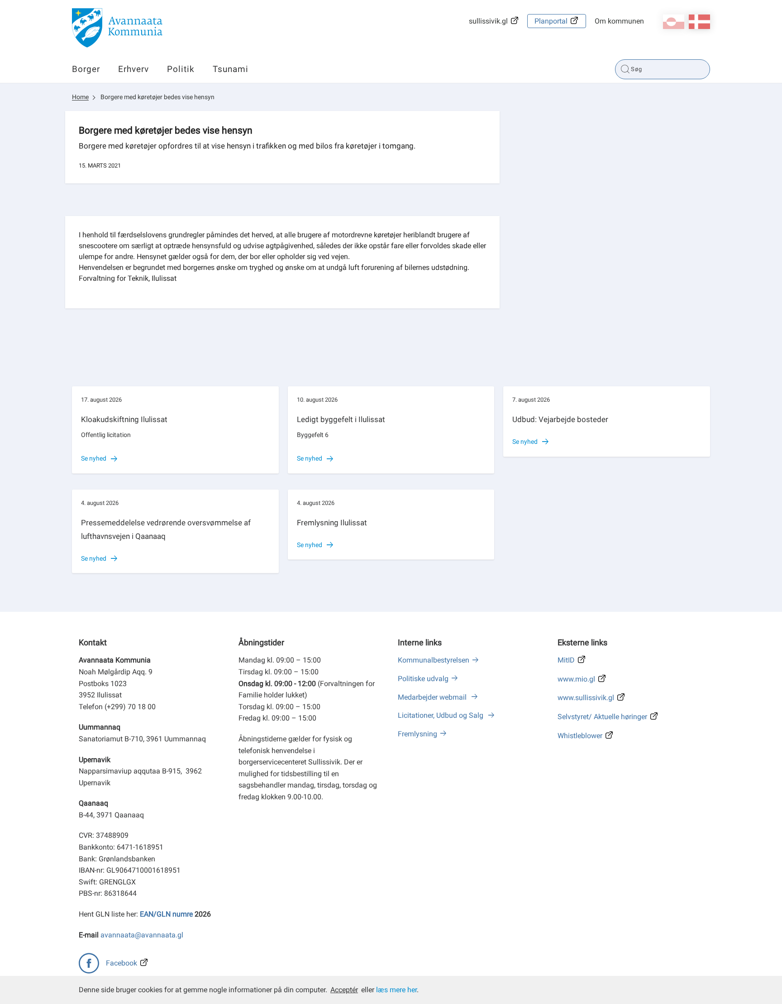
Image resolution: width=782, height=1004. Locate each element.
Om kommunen (619, 21)
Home (80, 97)
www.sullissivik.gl (586, 697)
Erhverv (133, 69)
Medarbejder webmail (433, 697)
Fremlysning (417, 734)
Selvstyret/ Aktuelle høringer (602, 716)
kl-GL (673, 21)
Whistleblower (580, 735)
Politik (181, 69)
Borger (86, 69)
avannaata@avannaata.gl (141, 935)
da (699, 21)
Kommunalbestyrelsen (433, 660)
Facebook (121, 963)
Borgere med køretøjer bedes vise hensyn (157, 97)
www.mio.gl (576, 679)
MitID (566, 660)
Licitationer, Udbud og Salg (441, 715)
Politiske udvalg (423, 678)
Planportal (550, 21)
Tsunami (230, 69)
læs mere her (396, 989)
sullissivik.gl (488, 21)
